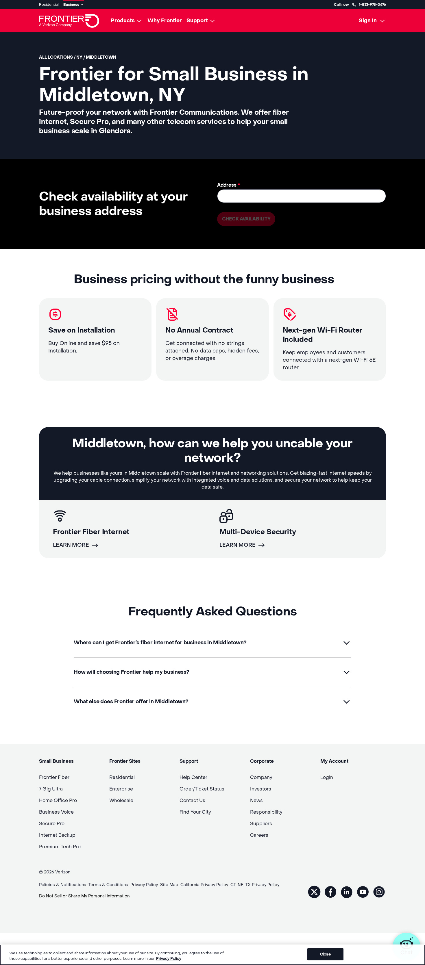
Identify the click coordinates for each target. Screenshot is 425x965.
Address (228, 185)
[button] (212, 643)
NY (79, 57)
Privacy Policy (168, 958)
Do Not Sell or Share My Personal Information (84, 896)
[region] (212, 954)
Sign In (368, 20)
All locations (56, 57)
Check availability (246, 219)
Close (325, 954)
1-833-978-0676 (372, 4)
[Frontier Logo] (69, 20)
